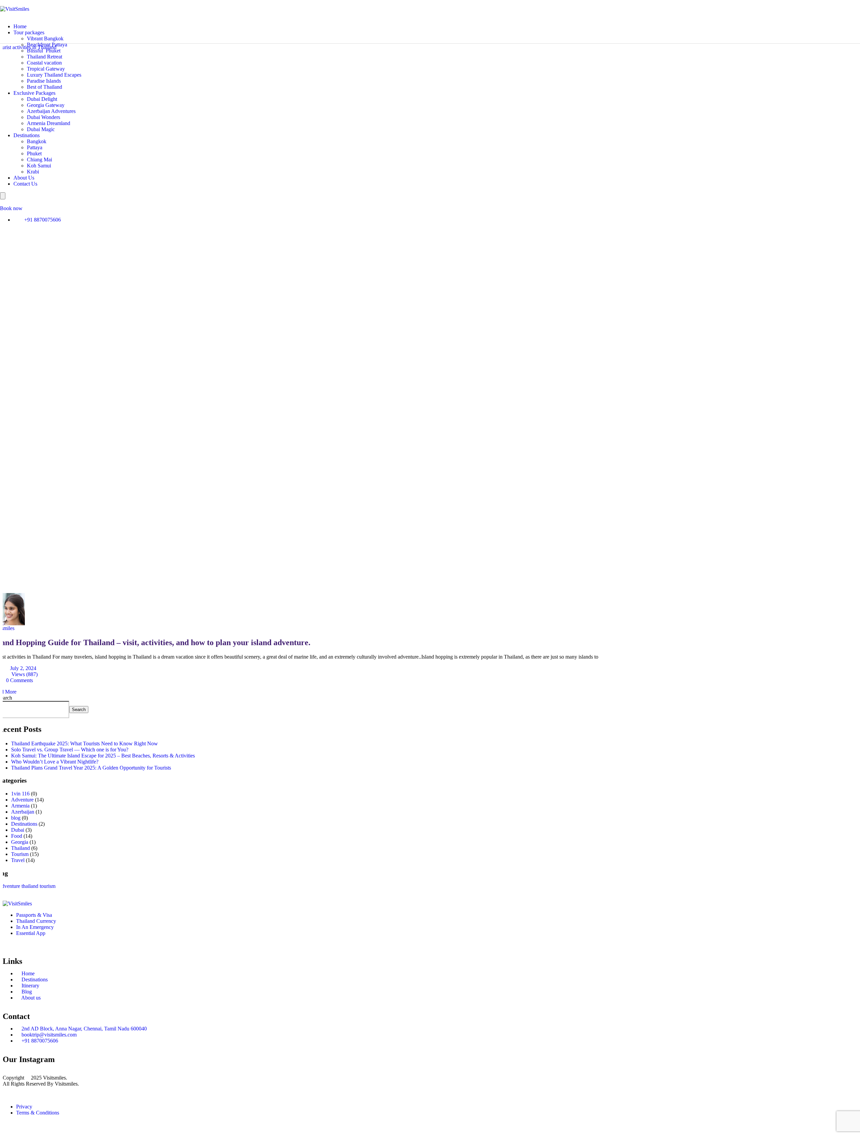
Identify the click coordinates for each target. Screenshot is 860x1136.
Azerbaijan (22, 812)
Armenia (20, 806)
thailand (30, 886)
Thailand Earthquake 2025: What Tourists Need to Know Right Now (84, 743)
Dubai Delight (42, 99)
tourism (47, 886)
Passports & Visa (34, 915)
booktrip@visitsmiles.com (48, 1034)
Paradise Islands (44, 81)
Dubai (17, 830)
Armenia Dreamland (48, 123)
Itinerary (29, 985)
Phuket (34, 153)
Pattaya (34, 147)
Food (16, 836)
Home (20, 26)
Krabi (33, 171)
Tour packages (28, 32)
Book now (11, 208)
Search (79, 709)
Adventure (22, 799)
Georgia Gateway (45, 105)
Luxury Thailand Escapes (54, 75)
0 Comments (19, 680)
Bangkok (36, 141)
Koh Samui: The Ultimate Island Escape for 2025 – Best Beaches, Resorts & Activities (103, 755)
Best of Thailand (44, 87)
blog (15, 818)
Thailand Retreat (44, 57)
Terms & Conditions (37, 1112)
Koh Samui (39, 165)
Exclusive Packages (34, 93)
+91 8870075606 (42, 220)
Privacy (24, 1106)
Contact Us (25, 184)
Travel (18, 860)
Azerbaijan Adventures (51, 111)
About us (30, 998)
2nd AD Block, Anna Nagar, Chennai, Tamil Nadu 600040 (83, 1028)
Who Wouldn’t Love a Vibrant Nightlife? (54, 762)
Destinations (26, 135)
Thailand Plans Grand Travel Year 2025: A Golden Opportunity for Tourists (91, 768)
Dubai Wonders (43, 117)
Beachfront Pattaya (47, 44)
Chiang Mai (39, 159)
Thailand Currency (36, 921)
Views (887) (24, 674)
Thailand (20, 848)
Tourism (20, 854)
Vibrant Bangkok (45, 38)
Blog (26, 991)
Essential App (30, 933)
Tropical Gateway (46, 69)
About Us (23, 178)
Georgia (19, 842)
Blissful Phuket (43, 50)
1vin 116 (20, 793)
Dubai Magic (41, 129)
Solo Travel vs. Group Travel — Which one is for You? (69, 749)
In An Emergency (35, 927)
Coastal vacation (44, 63)
